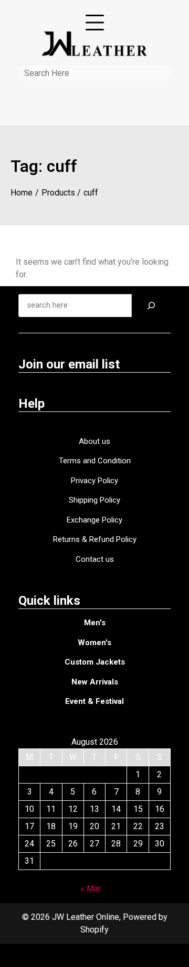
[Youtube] (121, 955)
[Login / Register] (94, 90)
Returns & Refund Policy (94, 539)
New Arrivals (94, 682)
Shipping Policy (94, 500)
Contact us (95, 559)
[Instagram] (104, 955)
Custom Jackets (95, 662)
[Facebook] (69, 955)
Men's (95, 622)
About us (94, 441)
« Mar (90, 889)
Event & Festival (94, 701)
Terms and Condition (95, 460)
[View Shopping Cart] (95, 105)
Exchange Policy (94, 520)
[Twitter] (87, 955)
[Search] (151, 305)
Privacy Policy (94, 480)
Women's (94, 642)
